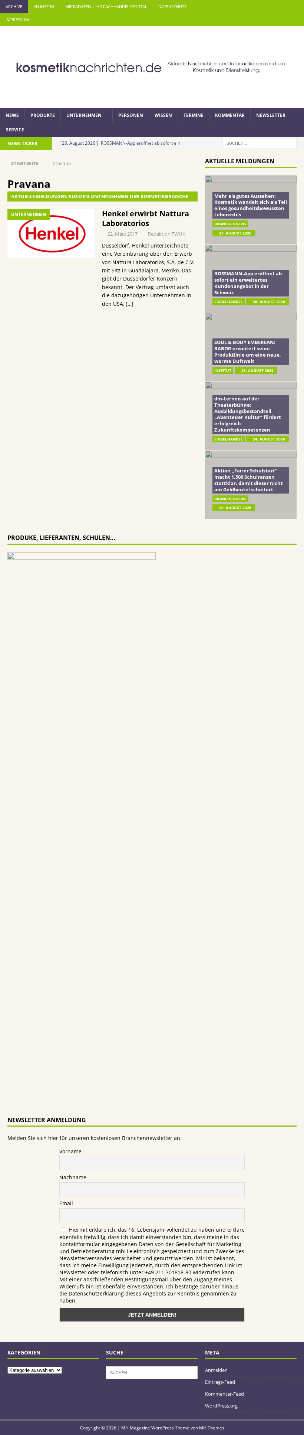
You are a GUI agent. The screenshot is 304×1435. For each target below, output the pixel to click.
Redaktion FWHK (166, 233)
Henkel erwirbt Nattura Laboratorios (145, 218)
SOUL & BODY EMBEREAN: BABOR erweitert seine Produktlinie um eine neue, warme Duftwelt (247, 351)
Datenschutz (172, 6)
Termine (194, 115)
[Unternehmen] (51, 233)
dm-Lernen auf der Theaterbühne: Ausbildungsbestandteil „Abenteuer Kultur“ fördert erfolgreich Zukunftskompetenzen (247, 414)
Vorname (70, 1151)
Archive (14, 6)
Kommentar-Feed (224, 1393)
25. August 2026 (257, 370)
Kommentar (230, 115)
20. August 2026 (235, 507)
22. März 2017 (123, 233)
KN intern (43, 6)
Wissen (163, 115)
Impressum (17, 19)
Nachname (72, 1177)
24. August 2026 (269, 439)
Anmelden (216, 1370)
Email (66, 1203)
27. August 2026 (235, 233)
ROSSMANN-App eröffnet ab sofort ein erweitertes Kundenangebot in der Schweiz (248, 283)
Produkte (42, 115)
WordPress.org (221, 1405)
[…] (129, 303)
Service (15, 130)
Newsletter (270, 115)
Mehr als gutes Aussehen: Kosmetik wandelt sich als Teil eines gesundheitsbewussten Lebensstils (250, 205)
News (12, 115)
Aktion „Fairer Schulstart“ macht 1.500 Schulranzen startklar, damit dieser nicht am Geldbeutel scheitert (248, 480)
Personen (130, 115)
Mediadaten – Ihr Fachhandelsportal (106, 6)
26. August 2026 (269, 301)
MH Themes (211, 1428)
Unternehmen (84, 115)
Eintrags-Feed (220, 1382)
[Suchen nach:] (259, 142)
